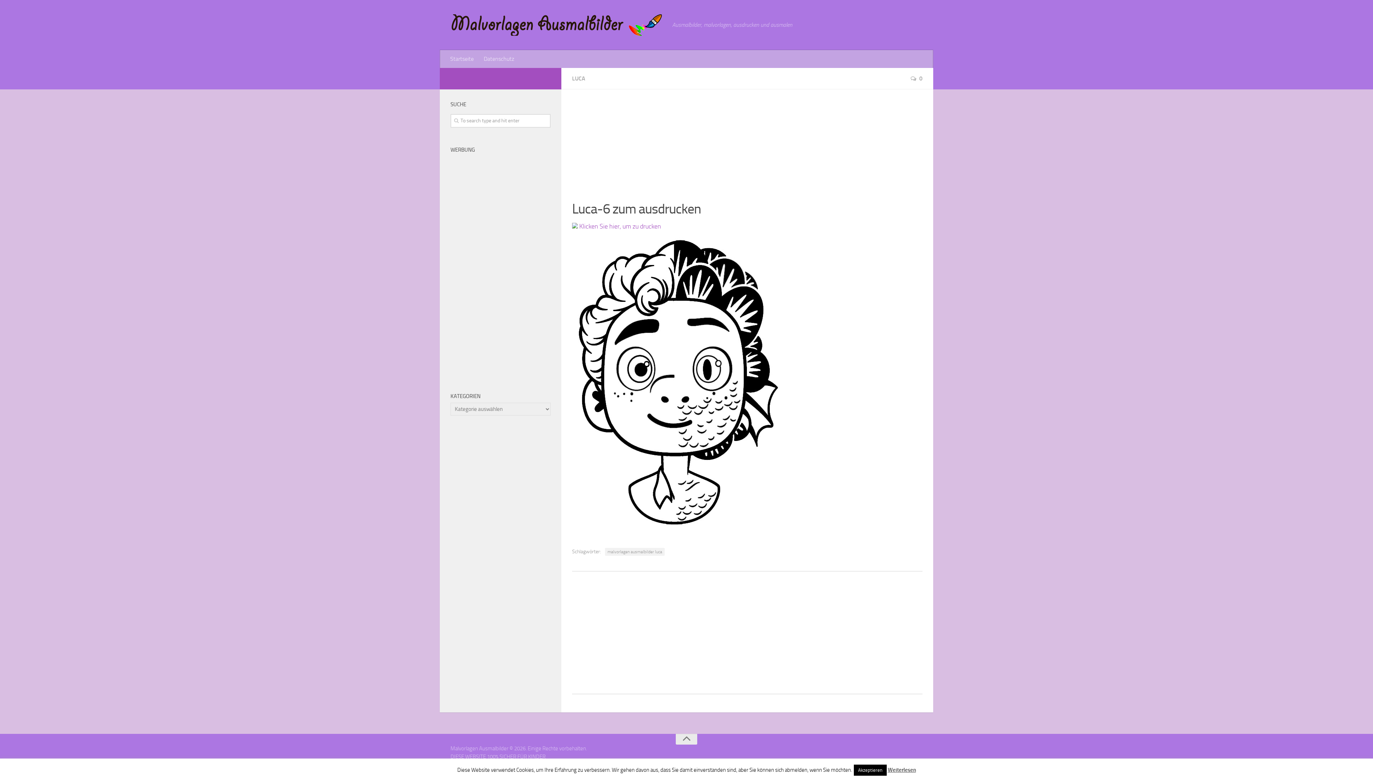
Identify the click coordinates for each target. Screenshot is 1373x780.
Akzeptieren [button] (870, 770)
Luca (578, 78)
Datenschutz (499, 58)
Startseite (462, 58)
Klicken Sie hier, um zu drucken (619, 226)
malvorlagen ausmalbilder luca (634, 551)
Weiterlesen (902, 770)
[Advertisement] (747, 139)
